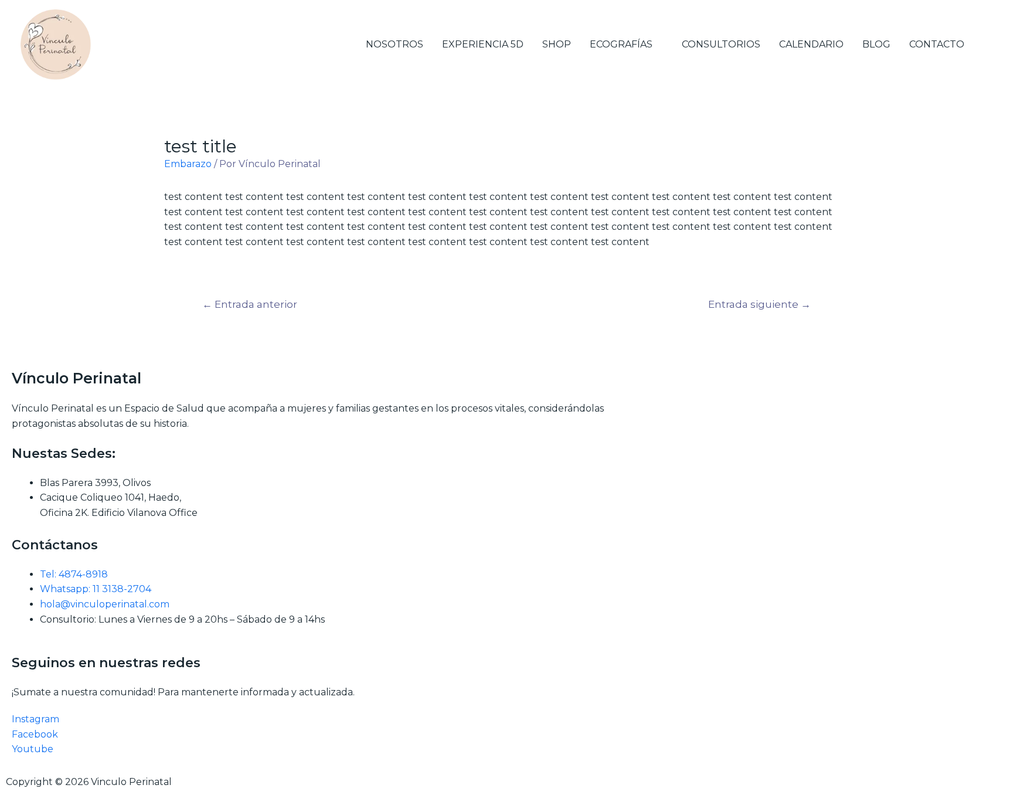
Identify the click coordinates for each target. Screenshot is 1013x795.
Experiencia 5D (483, 44)
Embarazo (188, 163)
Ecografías (621, 44)
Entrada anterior (249, 304)
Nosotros (394, 44)
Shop (556, 44)
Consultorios (721, 44)
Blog (876, 44)
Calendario (811, 44)
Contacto (936, 44)
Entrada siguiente (759, 304)
